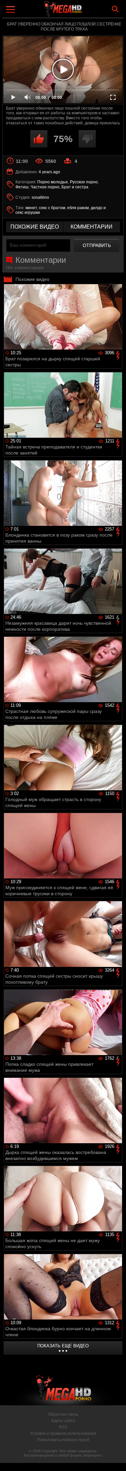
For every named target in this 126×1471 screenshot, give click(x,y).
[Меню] (11, 10)
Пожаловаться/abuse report (63, 1439)
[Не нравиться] (87, 138)
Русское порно (84, 182)
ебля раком (78, 207)
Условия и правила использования (63, 1433)
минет (31, 207)
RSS (63, 1427)
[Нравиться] (38, 138)
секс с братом (52, 207)
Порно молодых (52, 182)
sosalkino (40, 197)
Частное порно (45, 187)
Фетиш (22, 187)
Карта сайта (63, 1420)
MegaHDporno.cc (81, 11)
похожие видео (34, 227)
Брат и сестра (74, 187)
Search (115, 9)
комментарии (92, 227)
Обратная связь (63, 1414)
